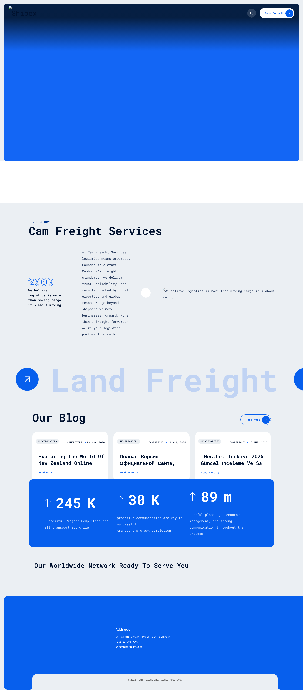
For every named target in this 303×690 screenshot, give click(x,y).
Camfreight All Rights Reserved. (159, 679)
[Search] (251, 13)
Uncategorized (47, 441)
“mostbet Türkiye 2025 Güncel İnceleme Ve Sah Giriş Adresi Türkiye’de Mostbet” (233, 466)
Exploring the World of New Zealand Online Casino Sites (71, 463)
